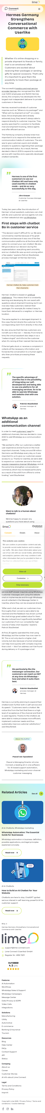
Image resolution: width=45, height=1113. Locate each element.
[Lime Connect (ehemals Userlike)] (22, 966)
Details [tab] (22, 533)
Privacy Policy (25, 1101)
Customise (21, 578)
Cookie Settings (18, 1104)
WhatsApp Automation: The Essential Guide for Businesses (20, 833)
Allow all (22, 572)
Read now (13, 853)
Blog (3, 924)
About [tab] (36, 533)
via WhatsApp (30, 217)
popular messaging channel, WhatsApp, (19, 464)
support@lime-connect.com (17, 948)
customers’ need (23, 431)
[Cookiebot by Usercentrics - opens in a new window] (32, 526)
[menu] (39, 9)
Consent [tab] (8, 533)
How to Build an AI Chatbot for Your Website (19, 891)
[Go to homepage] (11, 9)
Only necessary (22, 585)
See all (34, 794)
